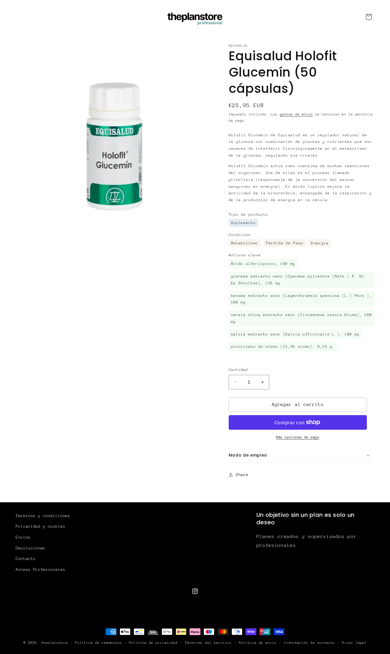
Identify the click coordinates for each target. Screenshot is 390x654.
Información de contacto (309, 643)
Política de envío (258, 643)
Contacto (25, 558)
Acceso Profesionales (40, 569)
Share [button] (242, 474)
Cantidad (238, 369)
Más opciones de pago (297, 437)
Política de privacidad (153, 643)
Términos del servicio (208, 643)
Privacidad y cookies (40, 526)
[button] (301, 455)
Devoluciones (30, 548)
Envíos (23, 537)
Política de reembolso (98, 643)
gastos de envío (296, 114)
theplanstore (54, 643)
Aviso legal (354, 643)
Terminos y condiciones (43, 515)
